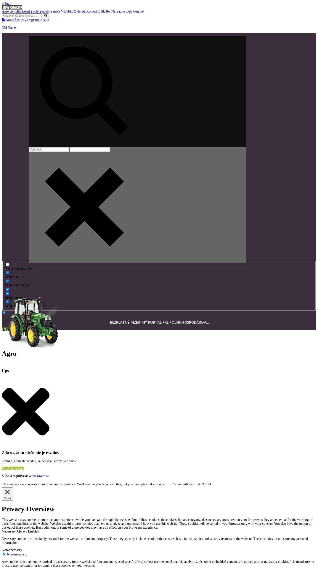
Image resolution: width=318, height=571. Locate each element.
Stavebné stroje (49, 11)
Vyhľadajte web (13, 468)
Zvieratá (79, 11)
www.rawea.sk (39, 476)
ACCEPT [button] (205, 484)
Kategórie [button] (12, 7)
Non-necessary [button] (12, 550)
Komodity (93, 11)
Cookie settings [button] (182, 484)
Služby (106, 11)
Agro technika (11, 11)
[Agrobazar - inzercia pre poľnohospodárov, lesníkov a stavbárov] (6, 3)
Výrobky (67, 11)
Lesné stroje (30, 11)
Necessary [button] (9, 531)
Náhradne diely (121, 11)
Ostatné (138, 11)
